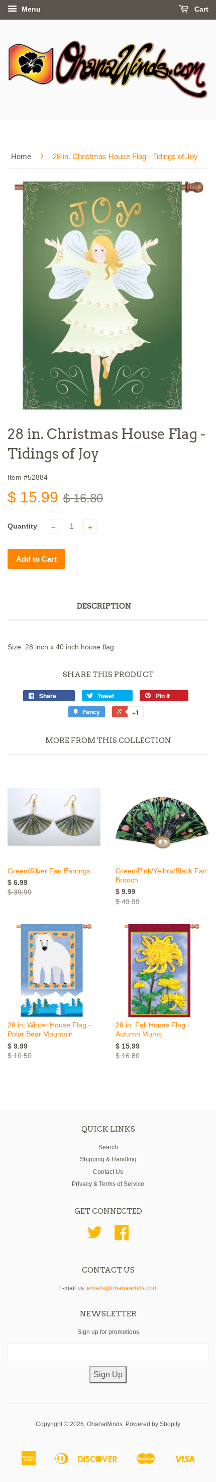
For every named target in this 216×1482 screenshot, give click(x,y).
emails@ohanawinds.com (122, 1288)
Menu (30, 9)
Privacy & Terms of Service (108, 1184)
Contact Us (108, 1171)
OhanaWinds (105, 1424)
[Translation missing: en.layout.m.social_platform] (94, 1236)
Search (108, 1147)
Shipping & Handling (108, 1159)
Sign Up (108, 1374)
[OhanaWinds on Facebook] (121, 1236)
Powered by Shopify (153, 1424)
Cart (200, 9)
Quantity (22, 526)
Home (21, 156)
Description (104, 606)
